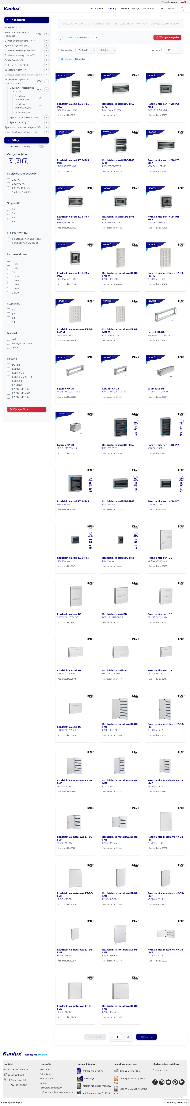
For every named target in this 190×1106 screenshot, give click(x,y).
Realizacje (89, 1078)
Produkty (111, 8)
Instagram (162, 1082)
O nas (161, 8)
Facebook (155, 1082)
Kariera (43, 1083)
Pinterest (175, 1082)
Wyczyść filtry (20, 409)
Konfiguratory (46, 1078)
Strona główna (96, 8)
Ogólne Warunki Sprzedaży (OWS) (56, 1092)
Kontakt (171, 8)
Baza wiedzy (148, 8)
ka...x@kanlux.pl (16, 1075)
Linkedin (182, 1082)
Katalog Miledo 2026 (129, 1070)
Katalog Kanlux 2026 (93, 1070)
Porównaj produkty (176, 1102)
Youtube (169, 1082)
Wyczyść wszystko (169, 37)
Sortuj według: (66, 50)
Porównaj (66, 121)
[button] (183, 2)
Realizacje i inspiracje (130, 8)
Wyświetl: (157, 50)
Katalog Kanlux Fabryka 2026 (97, 1085)
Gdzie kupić (46, 1074)
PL (185, 2)
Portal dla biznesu (170, 2)
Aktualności (45, 1069)
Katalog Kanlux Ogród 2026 (96, 1093)
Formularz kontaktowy (51, 1087)
